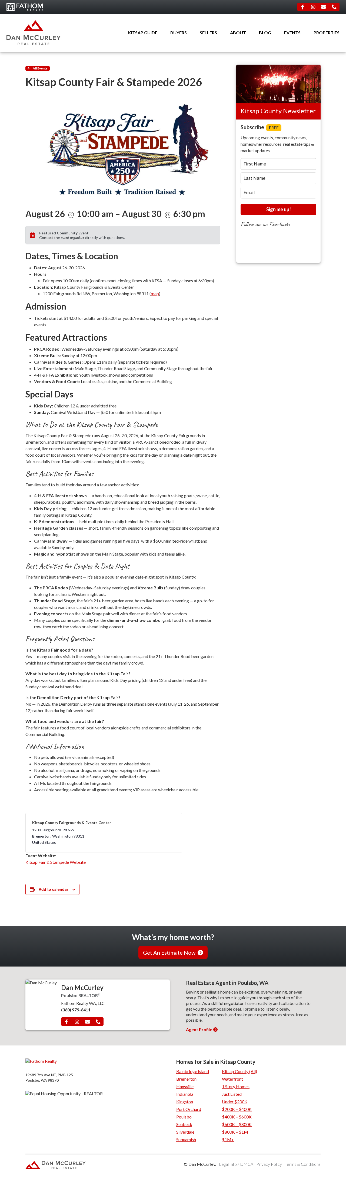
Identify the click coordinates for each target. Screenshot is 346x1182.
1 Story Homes (235, 1086)
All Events (40, 68)
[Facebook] (302, 7)
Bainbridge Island (192, 1071)
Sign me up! (278, 209)
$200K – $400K (237, 1109)
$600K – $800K (237, 1124)
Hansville (185, 1086)
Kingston (184, 1101)
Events (292, 32)
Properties (327, 32)
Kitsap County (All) (239, 1071)
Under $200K (234, 1101)
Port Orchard (188, 1109)
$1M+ (228, 1139)
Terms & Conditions (303, 1164)
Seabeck (184, 1124)
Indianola (184, 1094)
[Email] (323, 7)
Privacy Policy (269, 1164)
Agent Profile (199, 1029)
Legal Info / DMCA (236, 1164)
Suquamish (186, 1139)
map (155, 293)
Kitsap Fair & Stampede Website (55, 862)
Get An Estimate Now (169, 952)
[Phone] (334, 7)
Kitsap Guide (142, 32)
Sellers (208, 32)
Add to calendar (53, 889)
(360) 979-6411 (76, 1009)
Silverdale (185, 1131)
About (238, 32)
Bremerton (186, 1078)
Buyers (178, 32)
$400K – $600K (237, 1116)
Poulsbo (184, 1116)
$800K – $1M (235, 1131)
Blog (265, 32)
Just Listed (232, 1094)
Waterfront (232, 1078)
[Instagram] (313, 7)
